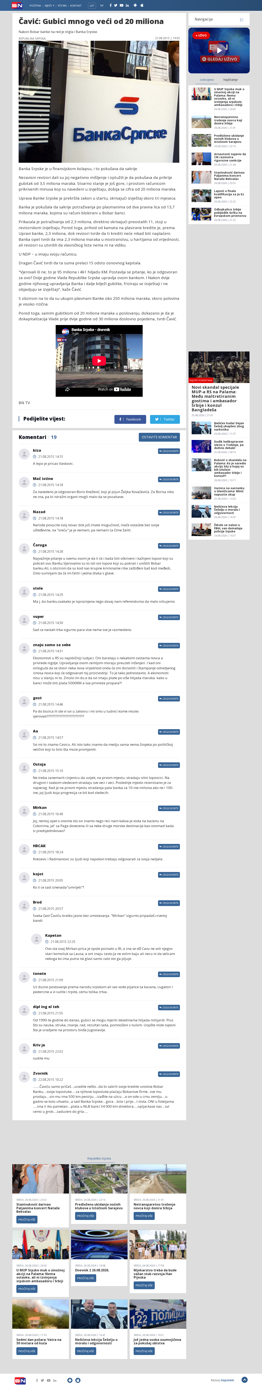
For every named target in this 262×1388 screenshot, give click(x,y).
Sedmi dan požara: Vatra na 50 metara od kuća (38, 1341)
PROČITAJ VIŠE (26, 1219)
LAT (92, 5)
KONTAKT (75, 5)
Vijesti (48, 5)
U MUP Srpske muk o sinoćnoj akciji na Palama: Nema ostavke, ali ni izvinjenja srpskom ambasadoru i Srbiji (40, 1275)
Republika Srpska (99, 1158)
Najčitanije (230, 79)
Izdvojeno (207, 79)
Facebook (133, 419)
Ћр (102, 5)
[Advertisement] (66, 1141)
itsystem (227, 1380)
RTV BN (62, 5)
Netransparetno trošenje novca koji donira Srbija (154, 1206)
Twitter (169, 419)
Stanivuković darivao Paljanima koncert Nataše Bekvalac (38, 1208)
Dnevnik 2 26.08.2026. (92, 1270)
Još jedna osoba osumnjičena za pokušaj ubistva (157, 1341)
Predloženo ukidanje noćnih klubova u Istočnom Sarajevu (99, 1206)
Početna (35, 5)
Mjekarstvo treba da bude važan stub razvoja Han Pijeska (155, 1274)
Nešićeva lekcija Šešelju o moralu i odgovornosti (96, 1341)
